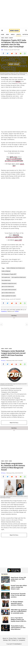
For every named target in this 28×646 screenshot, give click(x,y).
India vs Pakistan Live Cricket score (16, 268)
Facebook (4, 311)
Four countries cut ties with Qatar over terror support (1, 324)
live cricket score (6, 280)
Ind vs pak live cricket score (19, 277)
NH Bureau (3, 360)
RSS (9, 640)
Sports (19, 34)
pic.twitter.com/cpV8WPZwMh (14, 160)
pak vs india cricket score (8, 292)
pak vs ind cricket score (8, 286)
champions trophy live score (9, 283)
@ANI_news (13, 157)
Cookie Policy (21, 638)
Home (2, 34)
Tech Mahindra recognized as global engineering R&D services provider (27, 324)
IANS (2, 49)
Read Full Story (14, 422)
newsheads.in (18, 644)
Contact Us (14, 640)
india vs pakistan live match (9, 295)
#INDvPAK (16, 235)
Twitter (17, 311)
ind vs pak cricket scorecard (9, 289)
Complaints (22, 640)
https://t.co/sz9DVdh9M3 (14, 159)
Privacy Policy (13, 638)
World (13, 34)
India (7, 34)
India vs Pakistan (6, 271)
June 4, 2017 (18, 240)
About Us (5, 638)
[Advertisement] (14, 14)
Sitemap (5, 640)
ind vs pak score (6, 277)
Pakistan (18, 81)
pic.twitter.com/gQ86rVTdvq (14, 237)
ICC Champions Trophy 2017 (9, 274)
